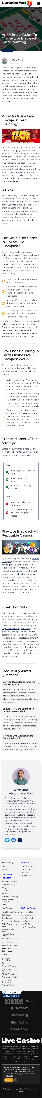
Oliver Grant (18, 60)
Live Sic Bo (25, 924)
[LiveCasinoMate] (14, 2)
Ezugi (4, 887)
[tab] (21, 692)
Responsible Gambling (7, 959)
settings (9, 1076)
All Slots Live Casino (10, 939)
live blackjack (21, 574)
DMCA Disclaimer (9, 974)
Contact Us (26, 875)
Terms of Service (9, 966)
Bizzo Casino (7, 942)
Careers (24, 872)
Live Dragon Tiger (29, 927)
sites (22, 258)
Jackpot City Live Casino (9, 935)
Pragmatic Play (8, 884)
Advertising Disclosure (7, 970)
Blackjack (7, 51)
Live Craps (25, 921)
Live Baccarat (27, 918)
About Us (25, 862)
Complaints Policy (10, 977)
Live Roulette (27, 912)
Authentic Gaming (10, 897)
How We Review (28, 869)
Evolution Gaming (9, 881)
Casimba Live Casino (11, 945)
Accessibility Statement (7, 981)
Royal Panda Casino (10, 912)
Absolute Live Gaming (8, 901)
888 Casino (7, 915)
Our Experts (26, 866)
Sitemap (5, 963)
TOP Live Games (28, 908)
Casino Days (7, 948)
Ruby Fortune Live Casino (10, 925)
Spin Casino (7, 918)
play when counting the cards (16, 629)
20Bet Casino (8, 951)
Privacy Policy (8, 985)
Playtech (6, 890)
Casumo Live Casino (10, 921)
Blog (4, 866)
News (4, 869)
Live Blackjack (27, 915)
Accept (8, 1080)
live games (11, 261)
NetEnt (5, 894)
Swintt (4, 904)
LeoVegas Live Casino (8, 930)
